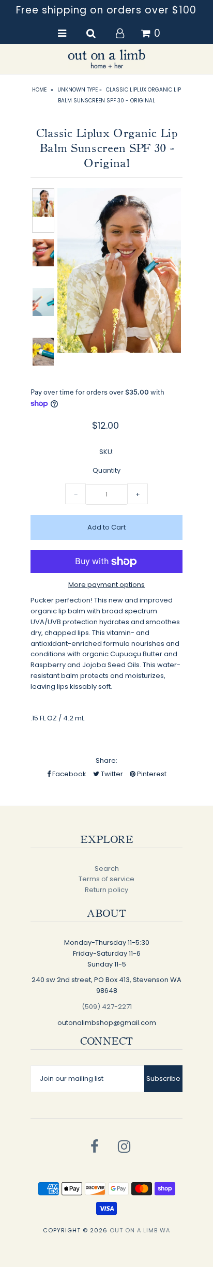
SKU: (106, 452)
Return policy (106, 890)
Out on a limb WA (140, 1230)
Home (39, 90)
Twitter (111, 774)
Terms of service (106, 879)
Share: (106, 760)
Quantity (106, 470)
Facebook (68, 774)
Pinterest (150, 774)
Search (107, 868)
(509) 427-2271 (107, 1007)
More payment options (106, 585)
